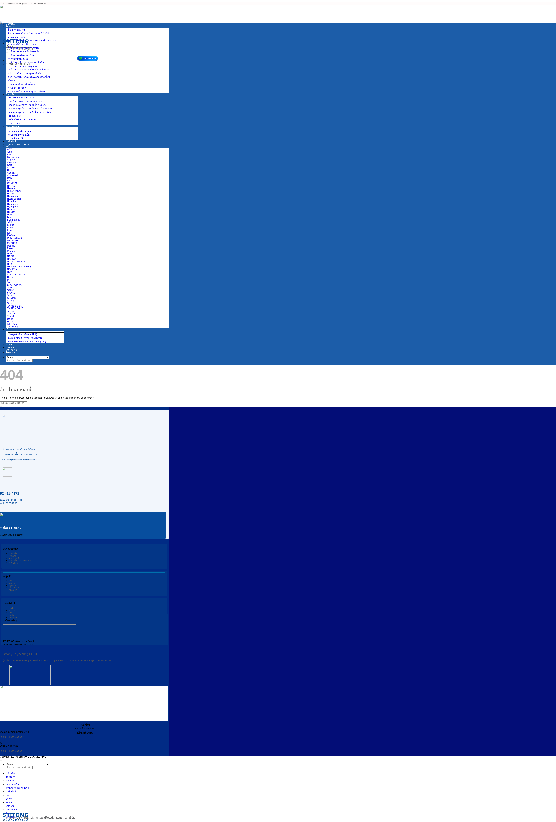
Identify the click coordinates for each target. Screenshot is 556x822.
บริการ (9, 329)
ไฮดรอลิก (10, 26)
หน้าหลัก (10, 24)
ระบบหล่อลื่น (12, 126)
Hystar (12, 615)
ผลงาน (9, 344)
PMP (11, 612)
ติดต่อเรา (10, 352)
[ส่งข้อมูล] (7, 52)
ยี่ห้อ (8, 146)
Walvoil (12, 610)
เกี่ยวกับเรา (11, 350)
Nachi (11, 608)
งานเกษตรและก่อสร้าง (17, 144)
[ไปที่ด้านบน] (1, 760)
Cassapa (13, 617)
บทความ (10, 347)
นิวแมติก (10, 94)
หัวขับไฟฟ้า (11, 141)
